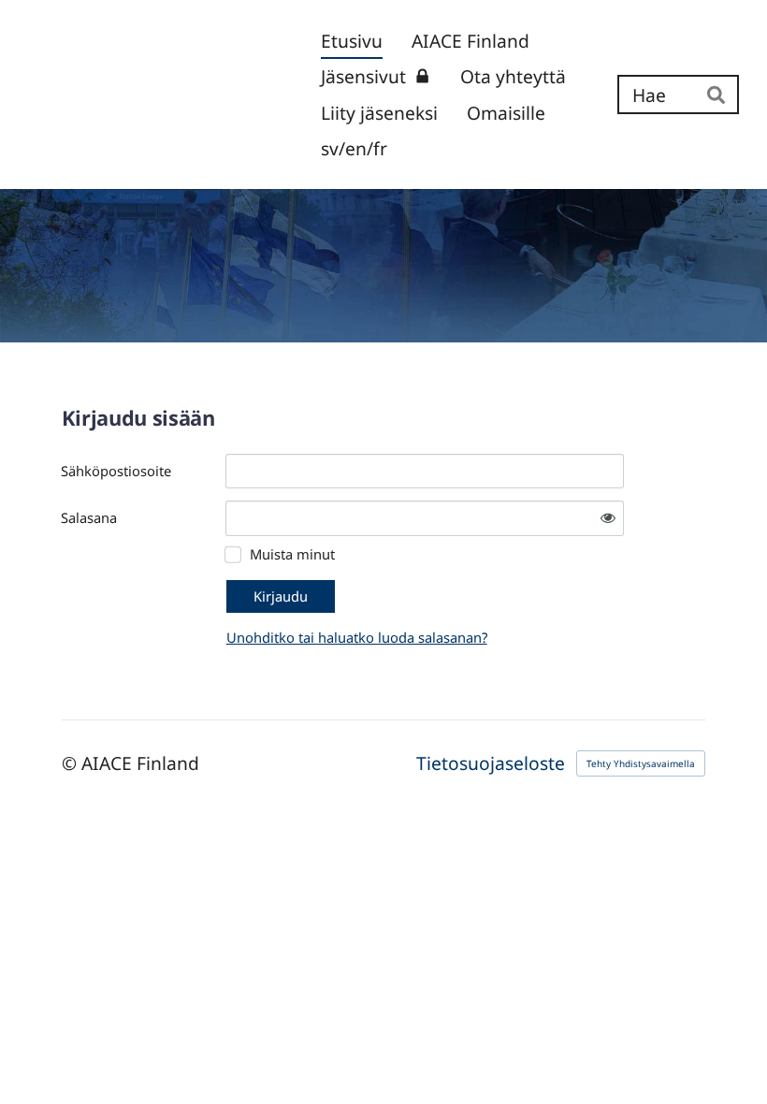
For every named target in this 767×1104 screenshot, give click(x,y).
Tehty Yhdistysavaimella (640, 763)
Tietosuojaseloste (490, 763)
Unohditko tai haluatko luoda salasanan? (356, 637)
